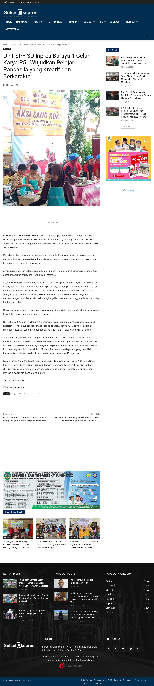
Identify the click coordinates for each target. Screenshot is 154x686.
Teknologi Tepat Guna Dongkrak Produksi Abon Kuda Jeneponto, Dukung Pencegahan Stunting (17, 544)
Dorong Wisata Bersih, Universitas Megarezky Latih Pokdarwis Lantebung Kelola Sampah (83, 544)
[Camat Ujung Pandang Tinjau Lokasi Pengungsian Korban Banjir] (10, 614)
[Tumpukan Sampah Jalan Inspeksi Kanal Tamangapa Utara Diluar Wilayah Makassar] (10, 583)
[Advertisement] (51, 450)
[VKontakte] (138, 649)
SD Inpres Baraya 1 (31, 394)
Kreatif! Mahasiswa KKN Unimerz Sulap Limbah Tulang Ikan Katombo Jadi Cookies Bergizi (51, 544)
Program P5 (16, 394)
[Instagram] (131, 649)
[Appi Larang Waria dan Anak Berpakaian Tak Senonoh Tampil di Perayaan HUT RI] (112, 61)
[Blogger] (108, 649)
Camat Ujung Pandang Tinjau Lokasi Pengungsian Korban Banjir (33, 613)
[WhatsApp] (20, 400)
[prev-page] (5, 554)
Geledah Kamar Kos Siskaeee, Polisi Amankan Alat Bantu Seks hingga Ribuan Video (84, 614)
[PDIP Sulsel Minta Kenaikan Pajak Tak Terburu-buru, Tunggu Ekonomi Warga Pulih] (112, 95)
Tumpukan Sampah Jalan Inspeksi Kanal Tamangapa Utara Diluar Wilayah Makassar (33, 583)
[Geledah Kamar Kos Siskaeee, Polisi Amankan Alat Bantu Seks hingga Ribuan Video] (61, 615)
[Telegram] (27, 400)
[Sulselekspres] (5, 387)
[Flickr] (123, 649)
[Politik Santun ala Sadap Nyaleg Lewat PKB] (61, 583)
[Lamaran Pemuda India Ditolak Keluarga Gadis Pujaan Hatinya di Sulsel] (10, 598)
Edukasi (13, 44)
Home (5, 44)
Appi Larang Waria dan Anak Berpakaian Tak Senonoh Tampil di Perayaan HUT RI (134, 60)
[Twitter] (13, 400)
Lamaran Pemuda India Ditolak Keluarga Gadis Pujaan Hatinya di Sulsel (33, 598)
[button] (147, 36)
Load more (127, 126)
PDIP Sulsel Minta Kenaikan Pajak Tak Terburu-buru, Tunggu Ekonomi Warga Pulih (136, 95)
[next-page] (10, 554)
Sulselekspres (18, 387)
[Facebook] (6, 400)
